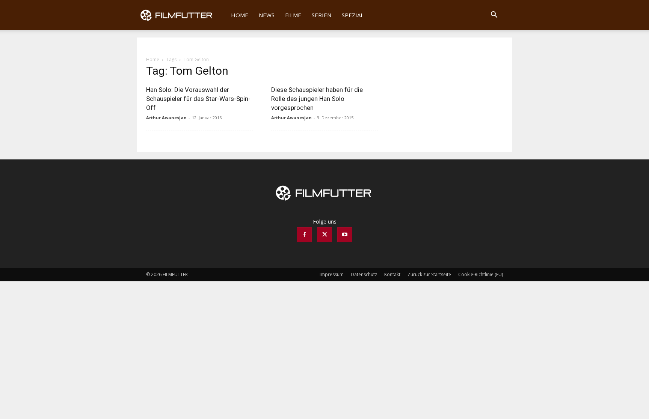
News (267, 15)
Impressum (332, 274)
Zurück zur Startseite (429, 274)
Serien (321, 15)
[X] (324, 234)
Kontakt (392, 274)
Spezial (353, 15)
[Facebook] (304, 234)
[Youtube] (344, 234)
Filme (293, 15)
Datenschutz (364, 274)
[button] (494, 15)
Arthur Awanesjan (166, 117)
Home (239, 15)
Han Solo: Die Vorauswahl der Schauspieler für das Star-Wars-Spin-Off (198, 98)
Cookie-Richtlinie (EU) (480, 274)
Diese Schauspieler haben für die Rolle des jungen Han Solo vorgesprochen (317, 98)
